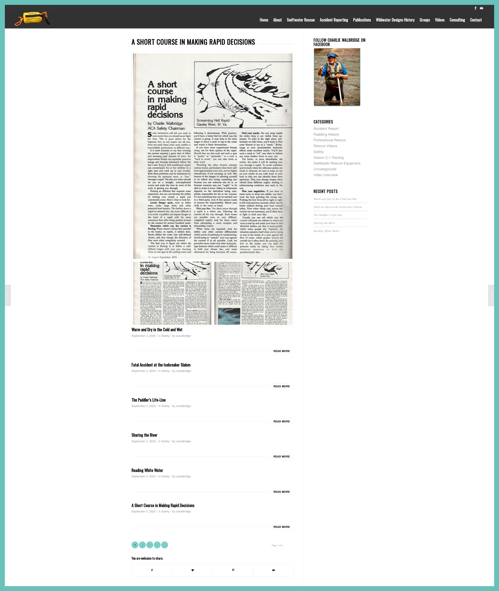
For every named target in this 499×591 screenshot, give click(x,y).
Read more (281, 351)
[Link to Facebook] (475, 8)
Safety (165, 336)
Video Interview (326, 174)
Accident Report (326, 128)
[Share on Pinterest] (233, 570)
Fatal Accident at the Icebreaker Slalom (161, 365)
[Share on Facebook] (152, 570)
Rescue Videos (325, 145)
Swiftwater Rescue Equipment (337, 162)
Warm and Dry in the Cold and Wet (157, 329)
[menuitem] (264, 19)
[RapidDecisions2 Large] (253, 293)
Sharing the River (144, 435)
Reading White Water (147, 470)
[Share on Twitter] (193, 570)
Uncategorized (325, 168)
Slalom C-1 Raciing (329, 157)
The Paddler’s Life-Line (149, 400)
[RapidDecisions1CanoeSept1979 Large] (213, 156)
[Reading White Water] (491, 295)
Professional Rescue (330, 139)
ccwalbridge (183, 336)
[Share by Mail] (273, 570)
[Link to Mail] (481, 8)
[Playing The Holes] (8, 295)
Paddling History (326, 134)
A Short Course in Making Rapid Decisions (163, 505)
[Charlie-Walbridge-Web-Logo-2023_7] (33, 19)
